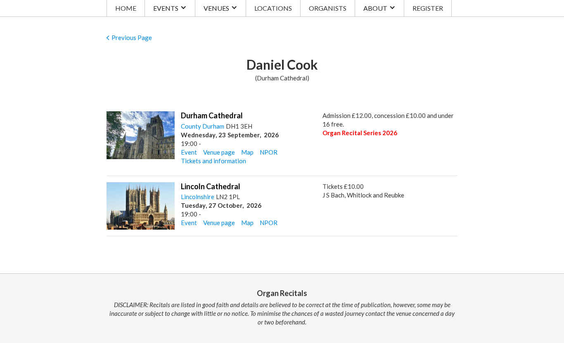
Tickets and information (213, 160)
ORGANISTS (327, 8)
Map (247, 152)
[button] (170, 8)
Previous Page (131, 37)
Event (189, 152)
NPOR (268, 152)
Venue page (219, 152)
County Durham (202, 126)
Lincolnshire (197, 196)
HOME (125, 8)
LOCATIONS (273, 8)
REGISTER (427, 8)
